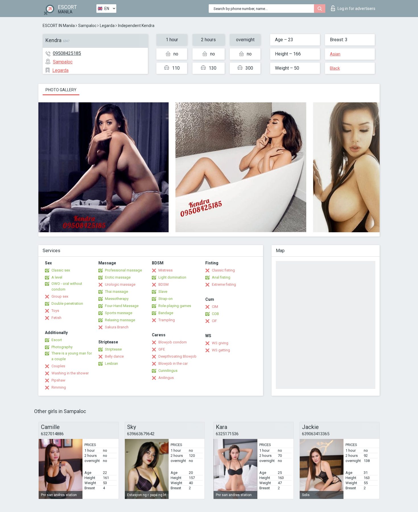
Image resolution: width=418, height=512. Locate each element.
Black (335, 68)
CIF (214, 321)
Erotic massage (118, 277)
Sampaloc (87, 25)
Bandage (165, 313)
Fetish (56, 318)
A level (56, 277)
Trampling (166, 320)
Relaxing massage (120, 320)
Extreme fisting (224, 284)
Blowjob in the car (173, 363)
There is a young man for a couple (71, 356)
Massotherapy (117, 299)
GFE (161, 349)
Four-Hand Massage (121, 306)
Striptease (113, 349)
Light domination (172, 277)
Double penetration (67, 303)
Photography (62, 347)
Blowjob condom (172, 342)
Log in (356, 8)
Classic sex (60, 270)
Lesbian (111, 363)
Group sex (59, 296)
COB (215, 314)
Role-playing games (174, 306)
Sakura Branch (117, 327)
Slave (162, 291)
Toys (55, 310)
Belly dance (114, 356)
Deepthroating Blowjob (177, 356)
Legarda (107, 25)
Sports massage (118, 313)
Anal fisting (221, 277)
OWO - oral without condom (66, 286)
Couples (58, 366)
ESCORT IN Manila (59, 25)
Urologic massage (120, 284)
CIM (215, 306)
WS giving (220, 343)
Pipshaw (58, 380)
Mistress (165, 270)
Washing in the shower (70, 373)
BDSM (163, 284)
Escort (56, 340)
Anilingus (166, 378)
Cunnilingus (167, 370)
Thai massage (116, 291)
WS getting (221, 350)
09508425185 (67, 53)
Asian (335, 54)
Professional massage (123, 270)
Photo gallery (60, 90)
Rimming (58, 387)
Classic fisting (223, 270)
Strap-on (165, 299)
